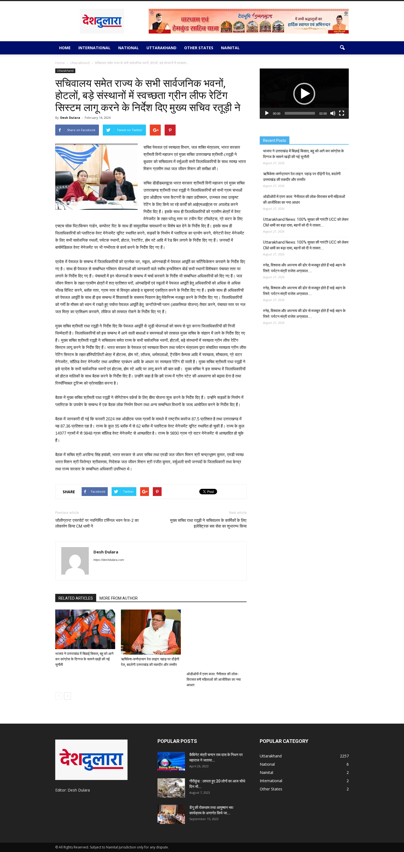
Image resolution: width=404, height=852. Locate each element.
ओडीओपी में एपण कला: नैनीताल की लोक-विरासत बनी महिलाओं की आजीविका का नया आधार (214, 679)
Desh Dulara (70, 117)
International (94, 47)
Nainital (230, 47)
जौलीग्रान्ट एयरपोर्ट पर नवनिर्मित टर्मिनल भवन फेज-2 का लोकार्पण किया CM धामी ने (97, 523)
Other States (198, 47)
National (128, 47)
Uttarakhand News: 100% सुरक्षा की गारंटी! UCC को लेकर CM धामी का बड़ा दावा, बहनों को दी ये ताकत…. (305, 222)
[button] (342, 47)
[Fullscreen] (341, 113)
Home (65, 47)
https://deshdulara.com (108, 559)
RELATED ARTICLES (76, 598)
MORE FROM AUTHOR (118, 598)
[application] (304, 93)
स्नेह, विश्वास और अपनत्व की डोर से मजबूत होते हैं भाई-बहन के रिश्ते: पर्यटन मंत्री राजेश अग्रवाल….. (304, 268)
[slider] (300, 113)
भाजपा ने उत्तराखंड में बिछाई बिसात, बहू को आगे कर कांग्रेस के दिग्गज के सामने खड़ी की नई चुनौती (84, 659)
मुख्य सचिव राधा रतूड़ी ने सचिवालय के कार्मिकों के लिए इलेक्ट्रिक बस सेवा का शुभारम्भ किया (208, 523)
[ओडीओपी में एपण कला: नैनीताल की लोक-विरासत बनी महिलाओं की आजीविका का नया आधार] (217, 639)
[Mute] (333, 113)
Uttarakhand (161, 47)
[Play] (267, 113)
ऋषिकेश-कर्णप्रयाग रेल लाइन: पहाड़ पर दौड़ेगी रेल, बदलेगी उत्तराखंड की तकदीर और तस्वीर (302, 177)
